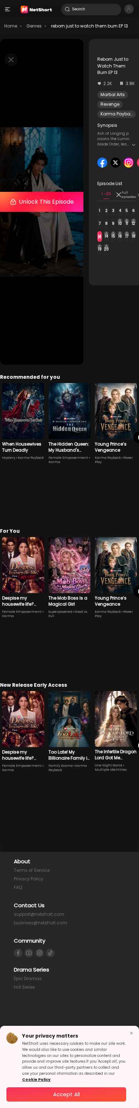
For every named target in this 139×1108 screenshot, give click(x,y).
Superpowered (60, 612)
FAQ (18, 887)
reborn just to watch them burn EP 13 (89, 26)
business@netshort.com (40, 923)
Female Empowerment (68, 458)
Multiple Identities (111, 769)
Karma (54, 462)
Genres (34, 26)
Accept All (66, 1094)
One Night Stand (108, 765)
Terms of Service (32, 870)
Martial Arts (113, 94)
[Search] (67, 9)
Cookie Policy (36, 1079)
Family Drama (60, 766)
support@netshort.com (39, 914)
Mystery (8, 458)
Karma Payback (118, 114)
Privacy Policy (28, 879)
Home (10, 26)
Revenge (110, 104)
